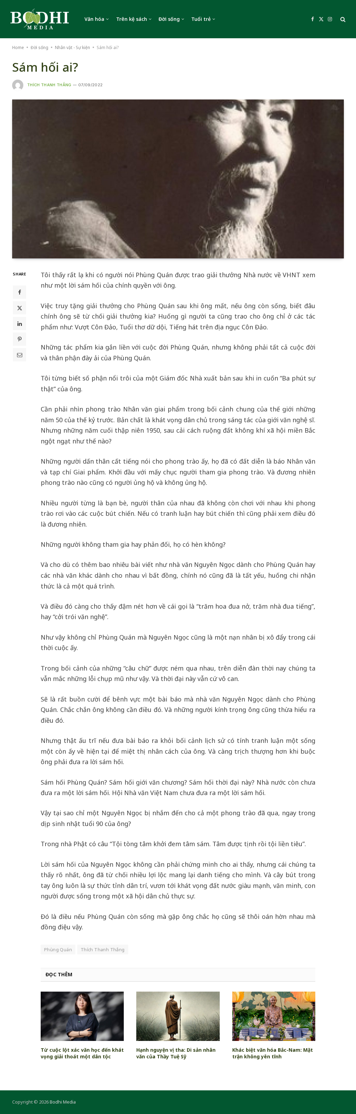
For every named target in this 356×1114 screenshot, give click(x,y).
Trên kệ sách (131, 19)
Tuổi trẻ (201, 19)
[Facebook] (19, 292)
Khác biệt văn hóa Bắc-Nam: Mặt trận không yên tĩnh (272, 1053)
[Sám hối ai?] (178, 178)
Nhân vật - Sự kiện (72, 47)
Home (18, 47)
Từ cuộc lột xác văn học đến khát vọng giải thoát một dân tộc (82, 1053)
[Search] (342, 19)
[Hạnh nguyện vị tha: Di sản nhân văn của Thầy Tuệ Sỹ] (177, 1016)
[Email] (19, 354)
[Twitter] (19, 307)
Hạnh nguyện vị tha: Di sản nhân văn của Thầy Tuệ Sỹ (176, 1053)
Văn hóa (94, 19)
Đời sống (169, 19)
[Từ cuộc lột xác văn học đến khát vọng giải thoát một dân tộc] (82, 1016)
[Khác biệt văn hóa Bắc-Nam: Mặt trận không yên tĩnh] (273, 1016)
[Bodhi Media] (39, 19)
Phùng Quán (58, 949)
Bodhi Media (63, 1102)
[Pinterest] (19, 339)
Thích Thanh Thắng (49, 84)
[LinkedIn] (19, 323)
